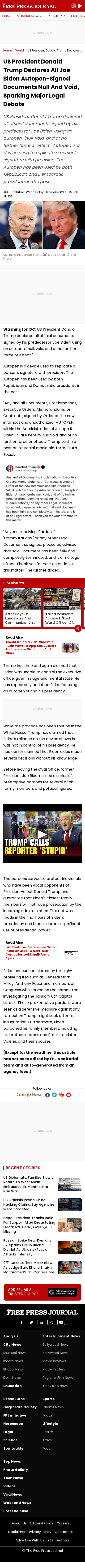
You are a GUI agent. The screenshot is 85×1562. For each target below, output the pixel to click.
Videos (9, 1486)
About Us (19, 1523)
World (19, 50)
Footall (47, 1415)
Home (7, 16)
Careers (63, 1523)
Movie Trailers (53, 1369)
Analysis (10, 1336)
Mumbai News (29, 16)
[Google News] (29, 1095)
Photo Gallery (15, 1469)
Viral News (12, 1494)
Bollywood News (55, 1344)
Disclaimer (17, 1531)
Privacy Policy (40, 1531)
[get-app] (80, 6)
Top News (12, 1461)
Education (12, 1385)
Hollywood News (55, 1352)
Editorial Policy (41, 1523)
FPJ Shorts (56, 16)
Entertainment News (61, 1336)
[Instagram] (61, 1095)
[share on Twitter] (31, 1322)
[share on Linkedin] (41, 1322)
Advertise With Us (30, 1540)
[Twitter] (54, 1095)
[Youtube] (68, 1095)
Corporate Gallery (20, 1407)
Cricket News (53, 1407)
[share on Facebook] (21, 1322)
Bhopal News (13, 1369)
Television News (55, 1385)
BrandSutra (14, 1398)
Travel (47, 1440)
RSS (50, 1540)
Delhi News (12, 1377)
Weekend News (17, 1502)
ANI (5, 192)
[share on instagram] (51, 1322)
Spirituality (13, 1448)
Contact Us (64, 1531)
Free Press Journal (29, 6)
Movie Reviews (54, 1361)
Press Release (15, 1511)
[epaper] (73, 6)
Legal (8, 1432)
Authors (63, 1540)
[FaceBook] (47, 1095)
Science (10, 1440)
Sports (48, 1398)
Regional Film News (57, 1377)
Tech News (13, 1478)
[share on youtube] (61, 1322)
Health (47, 1432)
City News (12, 1344)
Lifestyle (50, 1423)
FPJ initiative (14, 1415)
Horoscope (13, 1423)
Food (46, 1448)
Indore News (13, 1361)
